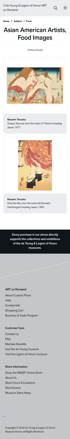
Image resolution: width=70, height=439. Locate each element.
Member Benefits (15, 344)
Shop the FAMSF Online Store (23, 373)
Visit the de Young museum (22, 349)
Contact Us (12, 334)
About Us (11, 378)
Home (6, 21)
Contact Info (12, 305)
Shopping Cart (14, 310)
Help (8, 300)
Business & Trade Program (21, 315)
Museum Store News (18, 393)
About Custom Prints (18, 295)
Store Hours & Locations (20, 383)
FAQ (7, 339)
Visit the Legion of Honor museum (26, 354)
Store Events (13, 388)
